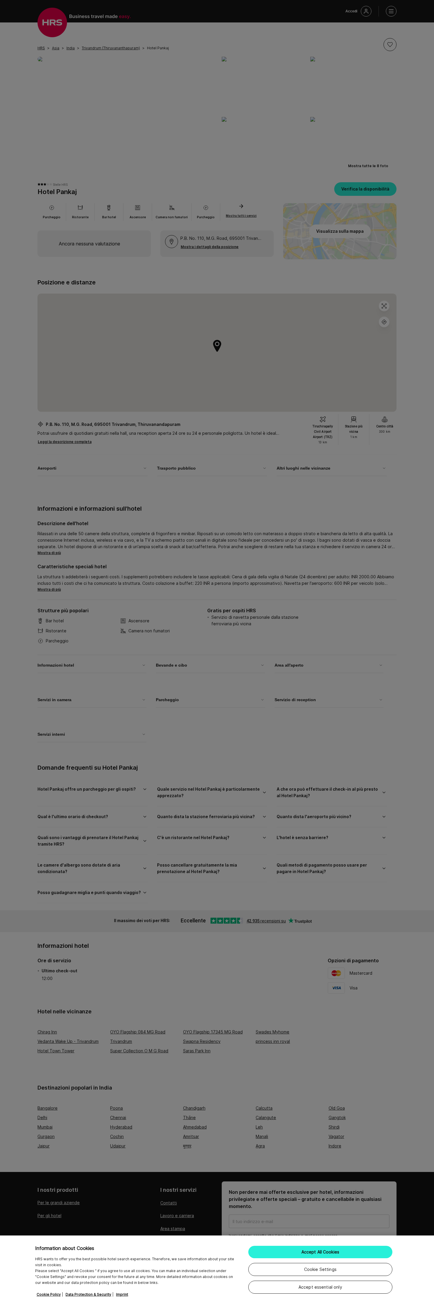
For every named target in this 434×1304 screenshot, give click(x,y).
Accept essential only (320, 1287)
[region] (217, 1269)
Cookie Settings (320, 1269)
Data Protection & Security (88, 1294)
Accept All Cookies (320, 1251)
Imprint (122, 1294)
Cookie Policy (49, 1294)
